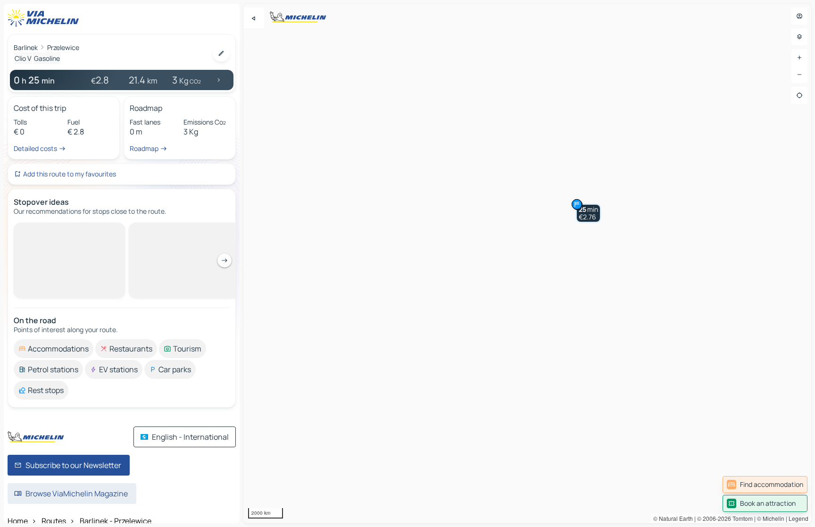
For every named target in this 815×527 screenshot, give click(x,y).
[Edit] (221, 53)
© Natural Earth (673, 518)
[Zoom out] (799, 74)
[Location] (799, 95)
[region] (527, 263)
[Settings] (799, 36)
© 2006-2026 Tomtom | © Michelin (740, 518)
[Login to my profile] (799, 16)
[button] (588, 213)
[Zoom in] (799, 57)
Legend (798, 518)
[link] (765, 484)
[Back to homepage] (45, 18)
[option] (53, 230)
